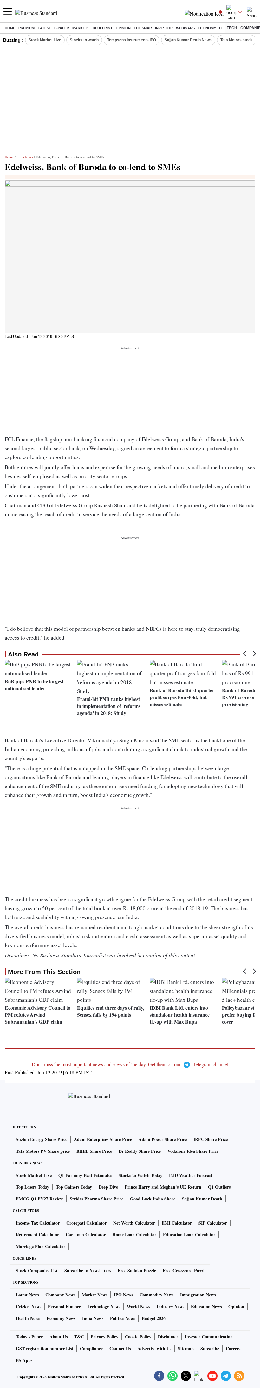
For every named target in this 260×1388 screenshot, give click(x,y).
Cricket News (28, 1306)
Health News (28, 1318)
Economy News (61, 1318)
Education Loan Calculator (189, 1234)
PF (221, 28)
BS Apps (24, 1360)
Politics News (122, 1318)
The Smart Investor (153, 28)
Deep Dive (108, 1187)
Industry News (170, 1306)
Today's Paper (29, 1336)
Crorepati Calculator (86, 1223)
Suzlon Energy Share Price (41, 1139)
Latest (44, 28)
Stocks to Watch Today (140, 1175)
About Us (58, 1336)
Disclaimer (168, 1336)
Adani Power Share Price (163, 1139)
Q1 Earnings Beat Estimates (85, 1175)
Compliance (91, 1348)
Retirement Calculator (37, 1234)
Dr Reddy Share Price (140, 1151)
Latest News (27, 1294)
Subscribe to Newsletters (87, 1270)
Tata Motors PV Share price (43, 1151)
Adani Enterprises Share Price (103, 1139)
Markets (80, 28)
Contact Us (120, 1348)
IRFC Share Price (210, 1139)
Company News (60, 1294)
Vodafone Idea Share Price (192, 1151)
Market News (94, 1294)
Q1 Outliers (219, 1187)
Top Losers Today (32, 1187)
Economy (207, 28)
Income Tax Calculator (38, 1223)
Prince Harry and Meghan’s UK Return (163, 1187)
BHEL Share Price (94, 1151)
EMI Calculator (177, 1223)
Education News (206, 1306)
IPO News (123, 1294)
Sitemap (186, 1348)
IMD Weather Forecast (190, 1175)
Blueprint (103, 28)
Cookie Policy (138, 1336)
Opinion (123, 28)
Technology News (104, 1306)
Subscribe (209, 1348)
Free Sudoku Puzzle (137, 1270)
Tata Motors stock (236, 40)
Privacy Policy (104, 1336)
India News (24, 157)
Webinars (185, 28)
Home (10, 28)
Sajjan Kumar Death (202, 1198)
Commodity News (156, 1294)
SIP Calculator (212, 1223)
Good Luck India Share (152, 1198)
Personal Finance (64, 1306)
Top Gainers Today (74, 1187)
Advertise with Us (154, 1348)
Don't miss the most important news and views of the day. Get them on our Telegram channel (130, 1064)
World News (138, 1306)
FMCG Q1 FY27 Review (39, 1198)
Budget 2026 (154, 1318)
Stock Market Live (45, 40)
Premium (26, 28)
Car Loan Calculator (86, 1234)
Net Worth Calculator (134, 1223)
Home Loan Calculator (134, 1234)
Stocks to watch (84, 40)
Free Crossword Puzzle (184, 1270)
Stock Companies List (37, 1270)
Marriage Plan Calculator (40, 1246)
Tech (232, 28)
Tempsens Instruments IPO (131, 40)
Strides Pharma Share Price (96, 1198)
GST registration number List (44, 1348)
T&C (79, 1336)
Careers (233, 1348)
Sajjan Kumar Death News (188, 40)
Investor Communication (209, 1336)
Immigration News (198, 1294)
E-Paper (61, 28)
